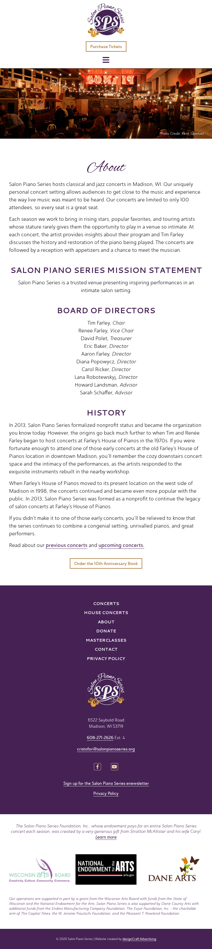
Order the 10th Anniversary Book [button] (106, 563)
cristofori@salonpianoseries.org (106, 749)
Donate (106, 631)
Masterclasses (106, 640)
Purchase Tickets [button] (106, 46)
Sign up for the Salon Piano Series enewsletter (106, 783)
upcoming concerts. (121, 545)
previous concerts (66, 545)
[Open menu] (106, 60)
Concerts (106, 603)
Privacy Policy (106, 658)
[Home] (106, 20)
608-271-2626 (100, 737)
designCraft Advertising (139, 939)
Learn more (106, 837)
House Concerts (106, 612)
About (106, 622)
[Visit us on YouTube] (114, 767)
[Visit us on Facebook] (97, 767)
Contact (106, 649)
